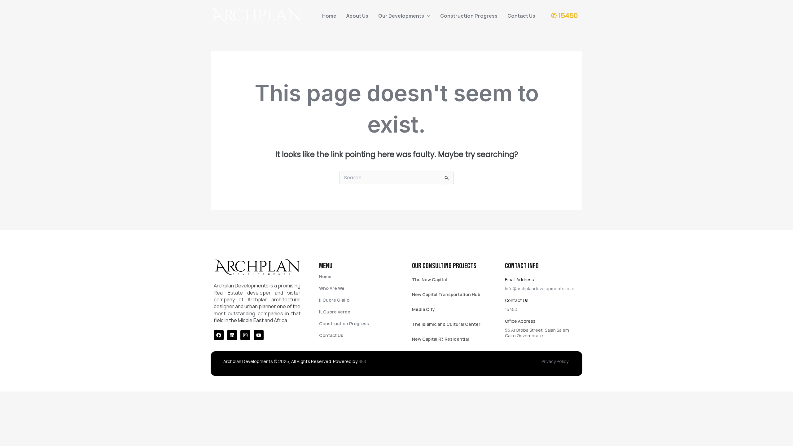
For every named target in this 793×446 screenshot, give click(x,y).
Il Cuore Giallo (334, 300)
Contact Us (521, 15)
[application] (427, 15)
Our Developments (401, 15)
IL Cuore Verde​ (334, 312)
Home (329, 15)
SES (362, 361)
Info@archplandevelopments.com (539, 288)
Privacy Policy (554, 361)
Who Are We (331, 288)
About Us (357, 15)
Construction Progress (468, 15)
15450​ (511, 309)
